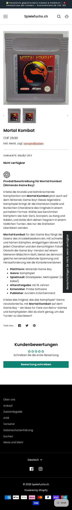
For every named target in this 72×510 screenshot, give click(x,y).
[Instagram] (40, 469)
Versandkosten (33, 143)
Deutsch (33, 460)
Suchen (8, 436)
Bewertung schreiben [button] (36, 364)
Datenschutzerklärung (18, 430)
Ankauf (8, 406)
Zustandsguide (12, 412)
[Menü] (5, 16)
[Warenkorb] (66, 16)
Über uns (9, 399)
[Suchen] (59, 16)
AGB (6, 418)
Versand (8, 424)
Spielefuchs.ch (36, 16)
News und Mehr (13, 442)
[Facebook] (31, 469)
